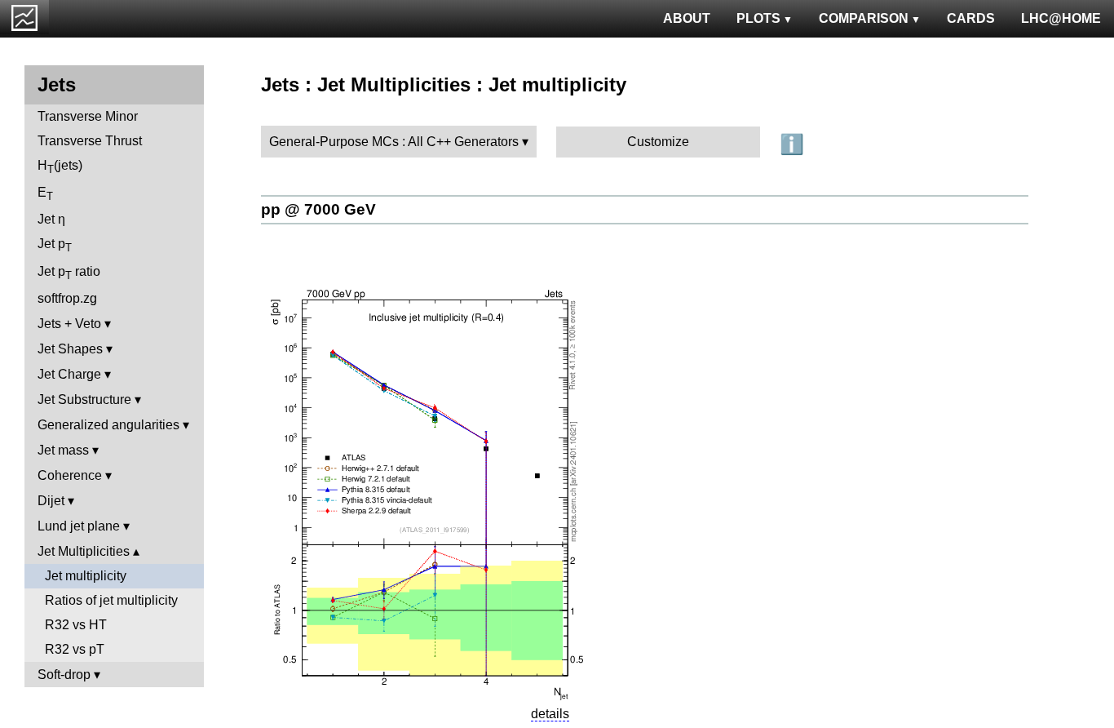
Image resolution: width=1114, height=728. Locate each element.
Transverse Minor (88, 116)
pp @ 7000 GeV (318, 209)
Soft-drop (64, 674)
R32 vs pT (74, 649)
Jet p (55, 245)
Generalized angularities (108, 425)
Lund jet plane (79, 526)
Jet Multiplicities (84, 551)
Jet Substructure (84, 399)
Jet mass (63, 450)
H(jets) (60, 166)
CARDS (971, 18)
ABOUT (686, 18)
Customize (658, 142)
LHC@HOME (1061, 18)
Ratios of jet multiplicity (111, 600)
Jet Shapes (70, 349)
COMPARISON (863, 18)
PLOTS (758, 18)
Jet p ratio (69, 273)
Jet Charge (69, 374)
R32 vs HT (76, 625)
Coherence (70, 475)
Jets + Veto (69, 324)
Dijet (51, 501)
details (550, 714)
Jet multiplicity (85, 576)
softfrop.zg (67, 298)
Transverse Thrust (90, 141)
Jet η (51, 219)
